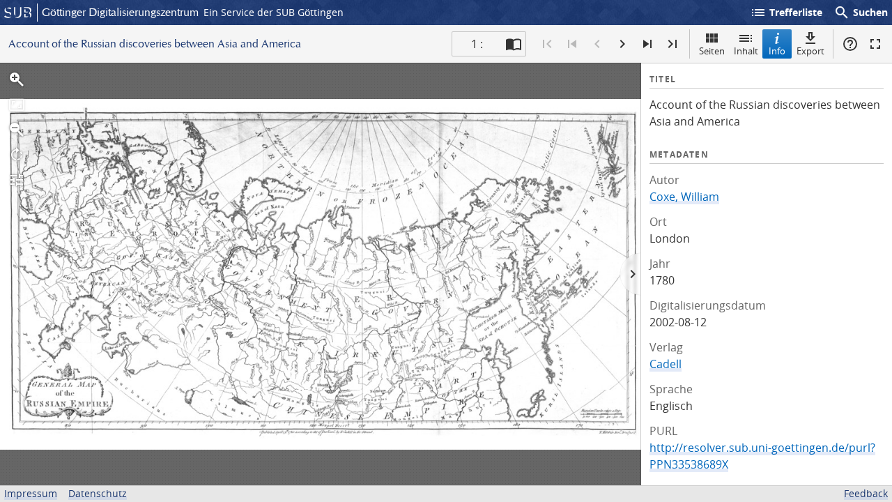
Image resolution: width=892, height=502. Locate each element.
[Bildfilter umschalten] (16, 179)
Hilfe (850, 43)
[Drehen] (16, 154)
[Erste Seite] (547, 43)
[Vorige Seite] (597, 43)
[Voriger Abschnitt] (572, 43)
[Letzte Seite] (672, 43)
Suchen (860, 12)
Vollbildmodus (875, 43)
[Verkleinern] (16, 129)
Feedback (866, 493)
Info (777, 51)
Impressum (30, 493)
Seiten (712, 51)
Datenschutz (97, 493)
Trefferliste (786, 12)
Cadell (665, 364)
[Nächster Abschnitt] (647, 43)
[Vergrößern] (16, 79)
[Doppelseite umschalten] (513, 43)
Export (810, 51)
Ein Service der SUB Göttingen (273, 12)
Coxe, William (684, 196)
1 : (477, 44)
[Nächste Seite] (622, 43)
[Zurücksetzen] (16, 104)
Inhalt (746, 51)
